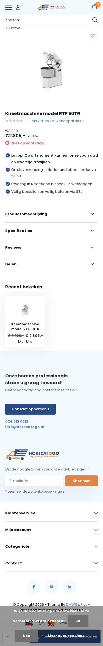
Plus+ (85, 604)
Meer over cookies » (66, 635)
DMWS (71, 604)
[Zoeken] (95, 20)
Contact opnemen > (30, 409)
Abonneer (82, 480)
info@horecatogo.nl (24, 426)
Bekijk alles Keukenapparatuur (56, 121)
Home (14, 28)
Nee (26, 635)
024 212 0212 (16, 421)
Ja (78, 621)
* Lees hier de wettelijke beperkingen (34, 491)
